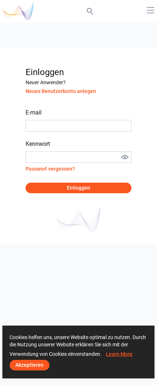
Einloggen (78, 188)
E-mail (34, 112)
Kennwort (38, 143)
